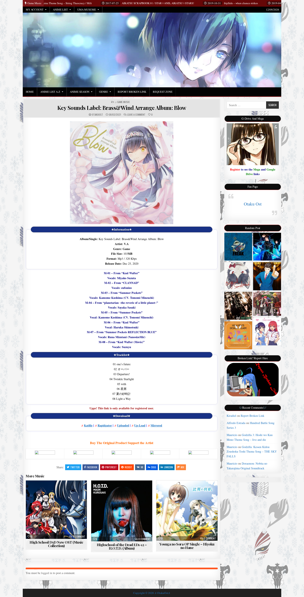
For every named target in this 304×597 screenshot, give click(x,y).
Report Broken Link (132, 92)
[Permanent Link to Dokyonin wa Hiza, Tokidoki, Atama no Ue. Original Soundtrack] (238, 276)
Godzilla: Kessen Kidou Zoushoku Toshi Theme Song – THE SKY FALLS (252, 451)
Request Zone (162, 92)
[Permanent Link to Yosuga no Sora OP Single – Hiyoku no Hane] (186, 510)
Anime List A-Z (50, 92)
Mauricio (232, 435)
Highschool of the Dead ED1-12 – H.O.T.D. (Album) (122, 546)
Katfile (88, 425)
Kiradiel (231, 416)
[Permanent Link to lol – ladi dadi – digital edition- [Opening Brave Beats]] (238, 306)
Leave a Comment (136, 114)
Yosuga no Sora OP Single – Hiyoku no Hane (186, 546)
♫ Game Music (122, 102)
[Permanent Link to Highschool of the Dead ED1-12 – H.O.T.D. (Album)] (121, 510)
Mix (182, 467)
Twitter (75, 467)
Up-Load (139, 425)
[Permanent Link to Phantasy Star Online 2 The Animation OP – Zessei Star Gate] (267, 247)
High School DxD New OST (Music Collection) (56, 544)
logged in (46, 573)
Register (235, 169)
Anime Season (79, 92)
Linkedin (168, 467)
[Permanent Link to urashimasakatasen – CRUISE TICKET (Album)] (267, 304)
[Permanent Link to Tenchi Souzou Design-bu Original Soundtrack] (238, 335)
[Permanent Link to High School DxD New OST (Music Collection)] (56, 509)
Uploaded (123, 425)
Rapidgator (105, 425)
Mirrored (156, 425)
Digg (153, 467)
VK (142, 467)
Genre (103, 92)
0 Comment (79, 536)
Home (30, 92)
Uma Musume (86, 9)
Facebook (92, 467)
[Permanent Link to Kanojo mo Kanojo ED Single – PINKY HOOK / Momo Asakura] (267, 331)
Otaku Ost (253, 204)
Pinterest (111, 467)
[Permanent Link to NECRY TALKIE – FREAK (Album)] (238, 247)
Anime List (60, 9)
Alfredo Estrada (236, 423)
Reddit (128, 467)
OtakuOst (97, 114)
